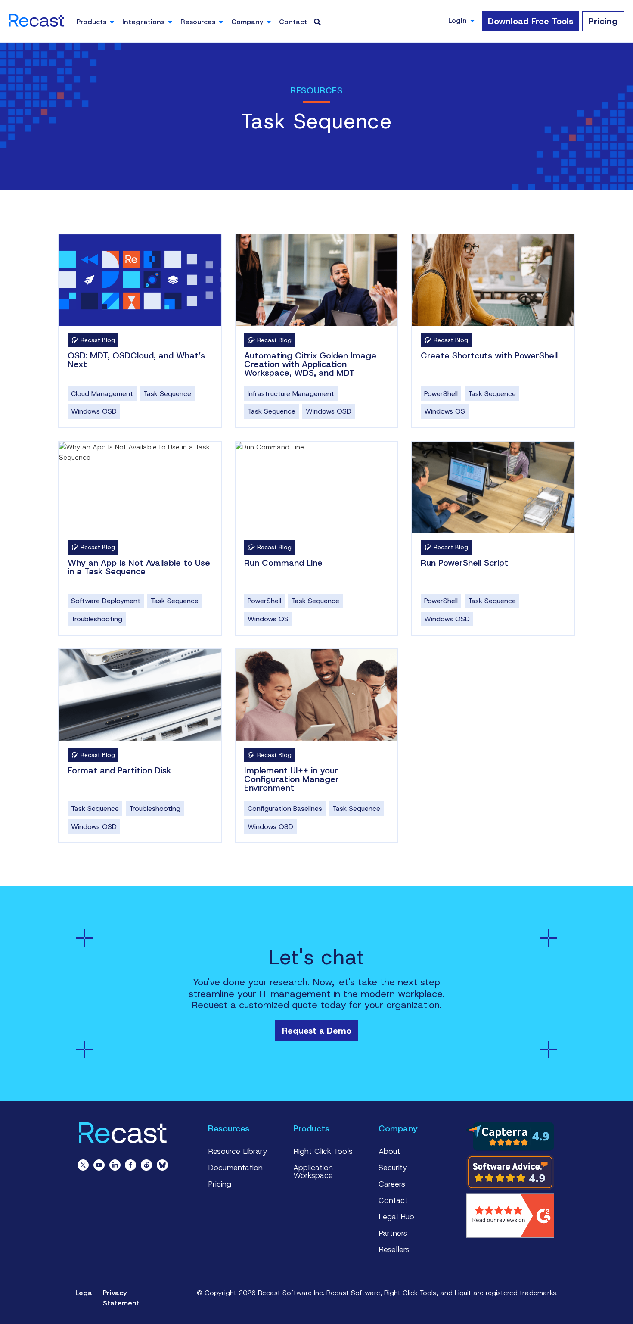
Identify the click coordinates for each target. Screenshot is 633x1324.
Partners (393, 1233)
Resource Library (237, 1151)
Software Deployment (105, 600)
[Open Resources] (220, 22)
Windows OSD (94, 411)
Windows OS (444, 411)
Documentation (235, 1167)
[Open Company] (268, 22)
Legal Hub (396, 1217)
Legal (84, 1292)
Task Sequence (167, 393)
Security (393, 1167)
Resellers (394, 1249)
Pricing (219, 1184)
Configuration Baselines (285, 808)
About (389, 1151)
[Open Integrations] (170, 22)
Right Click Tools (323, 1151)
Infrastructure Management (291, 393)
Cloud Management (102, 393)
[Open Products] (112, 22)
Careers (392, 1184)
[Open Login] (472, 21)
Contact (393, 1200)
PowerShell (441, 393)
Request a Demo (316, 1030)
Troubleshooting (96, 618)
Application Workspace (313, 1171)
